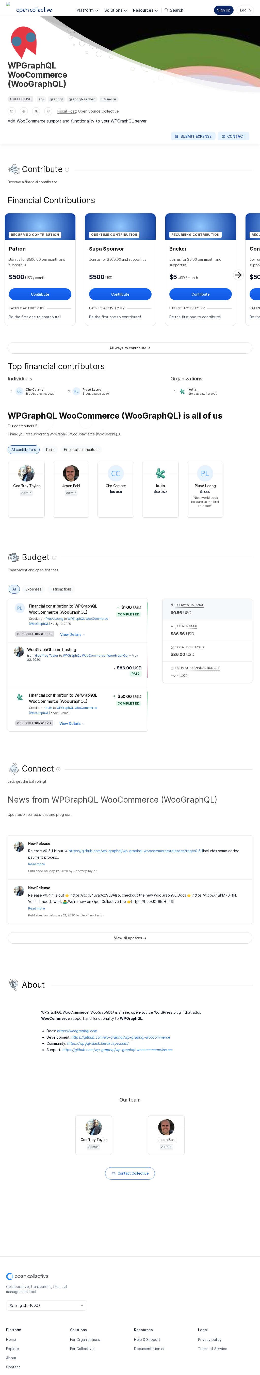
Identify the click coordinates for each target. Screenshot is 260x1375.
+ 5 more (108, 99)
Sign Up (224, 10)
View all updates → (130, 938)
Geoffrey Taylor (46, 655)
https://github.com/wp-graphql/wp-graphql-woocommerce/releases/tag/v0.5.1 (136, 851)
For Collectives (82, 1348)
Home (11, 1339)
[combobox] (46, 1305)
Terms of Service (212, 1348)
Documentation (147, 1348)
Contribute (40, 294)
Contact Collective (133, 1173)
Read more (36, 864)
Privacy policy (210, 1339)
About (11, 1358)
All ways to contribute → (129, 348)
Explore (12, 1348)
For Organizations (85, 1339)
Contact (13, 1367)
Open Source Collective (98, 111)
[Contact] (12, 111)
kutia (49, 708)
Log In (245, 10)
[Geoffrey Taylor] (19, 652)
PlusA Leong (54, 619)
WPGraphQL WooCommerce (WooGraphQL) (95, 655)
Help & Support (147, 1339)
